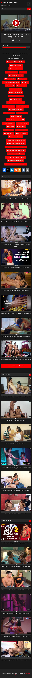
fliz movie (23, 72)
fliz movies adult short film (16, 75)
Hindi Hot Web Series (16, 65)
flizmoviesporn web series (16, 109)
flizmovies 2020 (10, 85)
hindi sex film (21, 126)
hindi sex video (9, 130)
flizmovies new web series (16, 96)
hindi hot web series (9, 123)
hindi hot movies (9, 113)
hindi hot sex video (22, 113)
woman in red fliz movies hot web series (16, 147)
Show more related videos (16, 366)
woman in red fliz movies (16, 136)
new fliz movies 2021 (22, 133)
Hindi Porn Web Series (16, 68)
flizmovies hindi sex (16, 89)
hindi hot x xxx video (23, 123)
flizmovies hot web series (16, 92)
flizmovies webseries (9, 106)
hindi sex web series (22, 130)
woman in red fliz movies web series (16, 157)
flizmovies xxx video (23, 106)
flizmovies (25, 82)
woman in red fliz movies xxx (16, 160)
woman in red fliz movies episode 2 (16, 143)
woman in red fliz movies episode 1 (16, 140)
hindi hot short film (16, 116)
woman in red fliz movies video (16, 153)
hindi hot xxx (11, 126)
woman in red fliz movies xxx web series (16, 164)
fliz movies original (10, 78)
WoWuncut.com (10, 3)
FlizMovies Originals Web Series (16, 61)
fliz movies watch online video (12, 82)
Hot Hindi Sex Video (12, 72)
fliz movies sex (22, 78)
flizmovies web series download (16, 102)
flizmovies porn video (16, 99)
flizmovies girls (22, 85)
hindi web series (9, 133)
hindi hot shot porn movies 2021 (16, 119)
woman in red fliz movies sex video (16, 150)
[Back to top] (27, 673)
